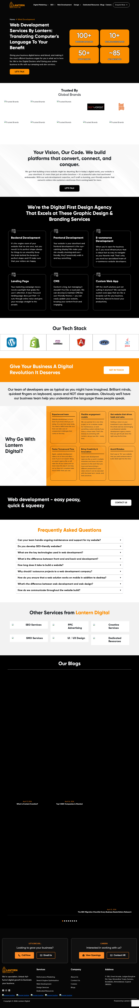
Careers (109, 5)
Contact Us (121, 503)
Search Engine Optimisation (47, 980)
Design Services (42, 987)
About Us (74, 977)
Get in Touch (116, 370)
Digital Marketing (40, 5)
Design (76, 5)
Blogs (102, 5)
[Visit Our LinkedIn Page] (9, 990)
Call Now (26, 955)
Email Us (48, 955)
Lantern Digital (24, 1001)
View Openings (93, 955)
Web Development (64, 5)
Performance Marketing (45, 977)
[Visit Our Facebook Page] (3, 990)
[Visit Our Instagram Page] (6, 990)
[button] (62, 920)
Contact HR (119, 955)
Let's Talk (19, 72)
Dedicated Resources (91, 5)
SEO (52, 5)
